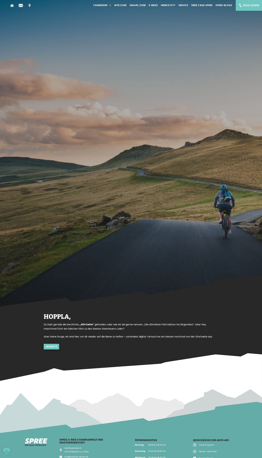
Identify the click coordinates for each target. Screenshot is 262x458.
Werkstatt (168, 5)
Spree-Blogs (223, 5)
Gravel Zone (137, 5)
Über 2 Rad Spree (201, 5)
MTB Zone (120, 5)
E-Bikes (153, 5)
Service (183, 5)
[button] (6, 451)
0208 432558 (251, 5)
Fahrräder (100, 5)
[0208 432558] (240, 5)
